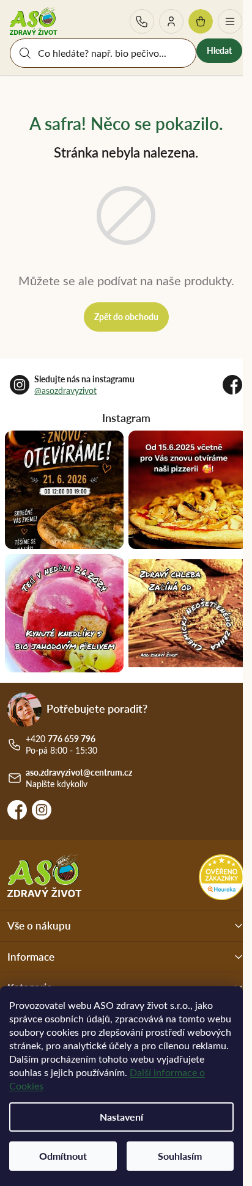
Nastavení (121, 1117)
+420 (142, 21)
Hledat (219, 50)
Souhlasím (180, 1156)
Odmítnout (63, 1156)
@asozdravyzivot (65, 390)
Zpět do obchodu (126, 316)
